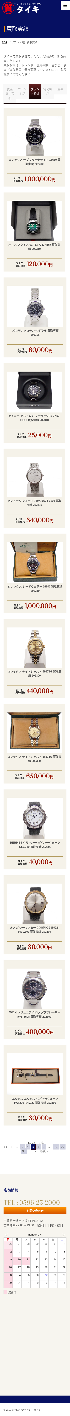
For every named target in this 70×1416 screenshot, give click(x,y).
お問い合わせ (35, 1210)
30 (23, 1151)
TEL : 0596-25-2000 (32, 1203)
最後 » (44, 1151)
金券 (60, 89)
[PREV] (7, 1235)
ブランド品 (22, 91)
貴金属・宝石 (9, 94)
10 (55, 1146)
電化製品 (47, 91)
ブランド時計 (35, 91)
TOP (4, 42)
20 (62, 1146)
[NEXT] (62, 1235)
